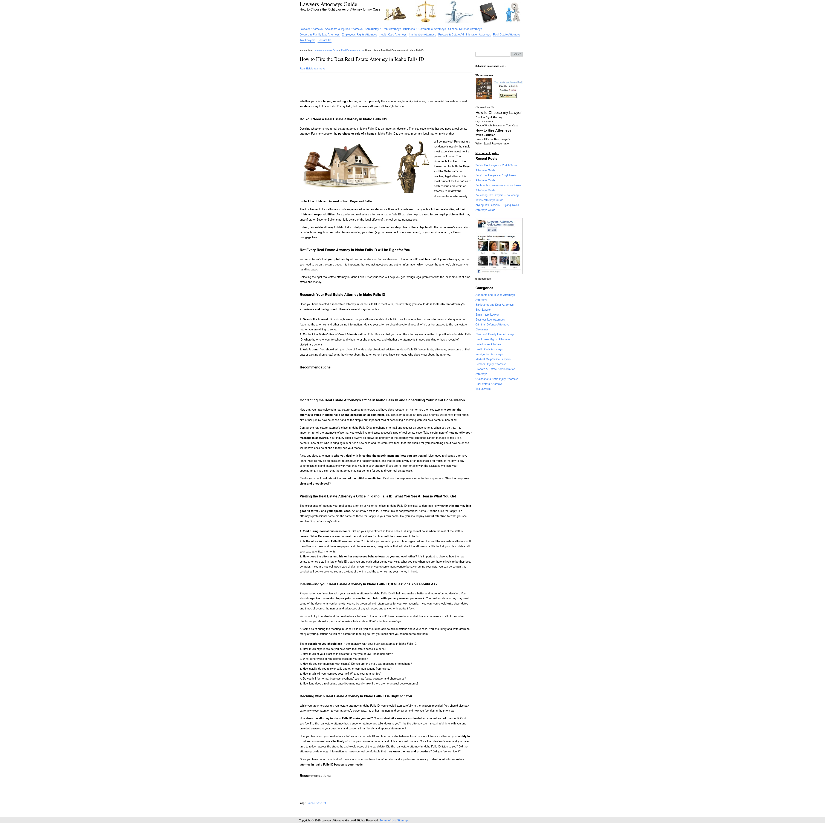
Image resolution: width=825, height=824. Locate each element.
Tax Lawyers (307, 40)
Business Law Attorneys (490, 319)
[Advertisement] (378, 84)
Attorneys (481, 300)
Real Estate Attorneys (506, 34)
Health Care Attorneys (393, 34)
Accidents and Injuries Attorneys (495, 295)
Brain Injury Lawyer (487, 314)
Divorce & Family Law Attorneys (320, 34)
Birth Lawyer (483, 309)
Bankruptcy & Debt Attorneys (383, 29)
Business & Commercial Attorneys (424, 29)
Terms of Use (388, 820)
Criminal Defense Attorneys (465, 29)
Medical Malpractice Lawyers (492, 359)
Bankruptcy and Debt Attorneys (494, 304)
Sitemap (402, 820)
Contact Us (325, 40)
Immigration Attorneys (422, 34)
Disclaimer (481, 329)
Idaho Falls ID (316, 803)
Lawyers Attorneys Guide (328, 4)
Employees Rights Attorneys (359, 34)
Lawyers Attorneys (311, 29)
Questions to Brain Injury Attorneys (496, 379)
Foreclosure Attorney (488, 344)
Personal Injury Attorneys (490, 364)
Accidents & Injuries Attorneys (344, 29)
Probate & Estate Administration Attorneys (464, 34)
